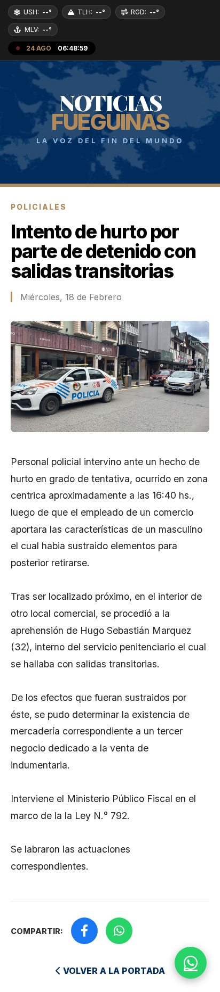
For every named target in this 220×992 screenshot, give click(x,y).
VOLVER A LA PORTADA (113, 970)
